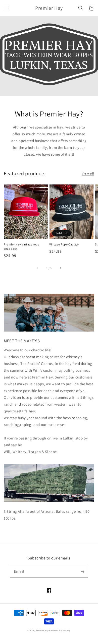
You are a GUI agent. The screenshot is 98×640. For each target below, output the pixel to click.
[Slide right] (60, 268)
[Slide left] (37, 268)
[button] (6, 8)
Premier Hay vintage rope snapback (21, 246)
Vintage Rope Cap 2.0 (64, 244)
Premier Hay (42, 630)
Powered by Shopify (60, 630)
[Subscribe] (82, 571)
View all (88, 173)
